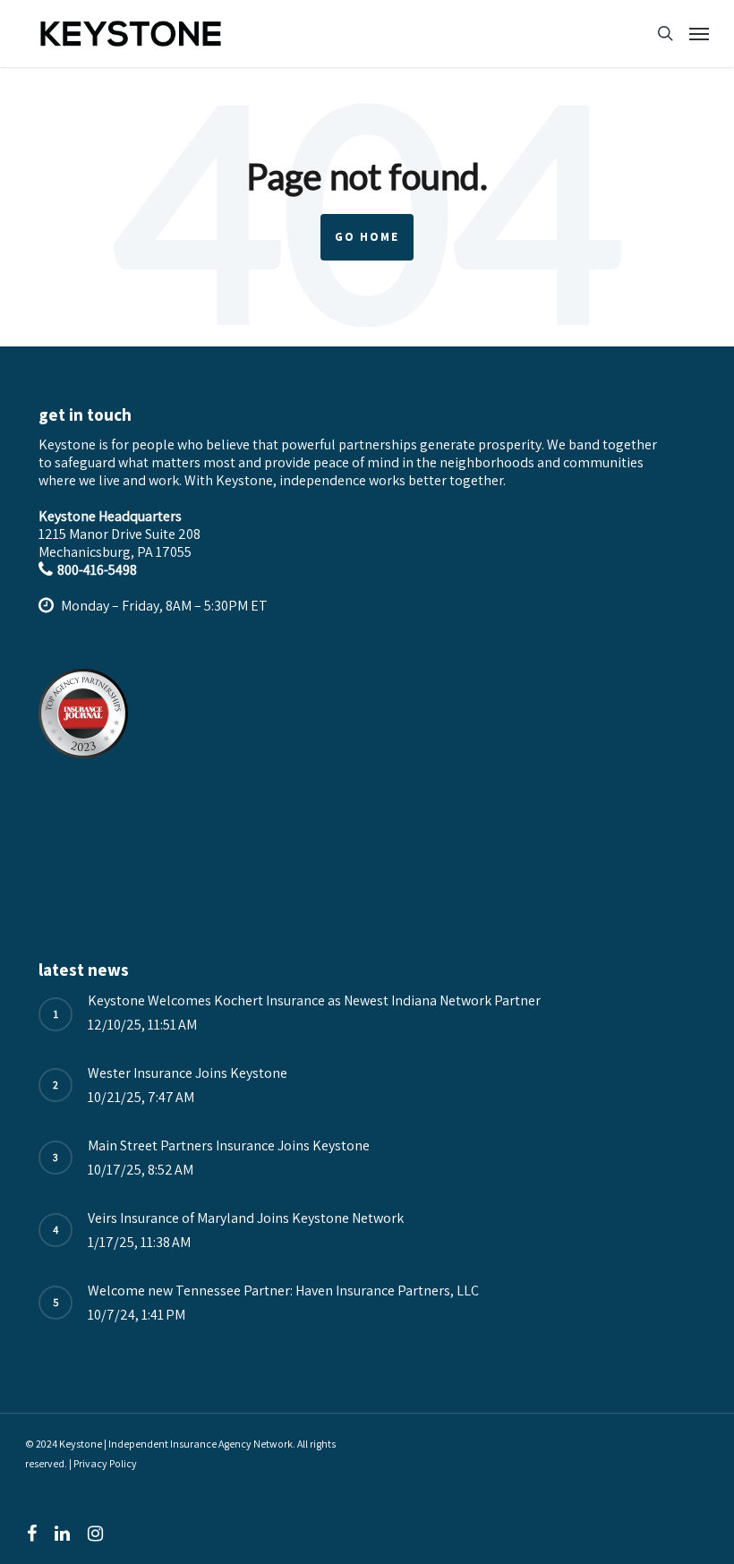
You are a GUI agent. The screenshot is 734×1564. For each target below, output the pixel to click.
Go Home (367, 236)
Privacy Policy (105, 1463)
